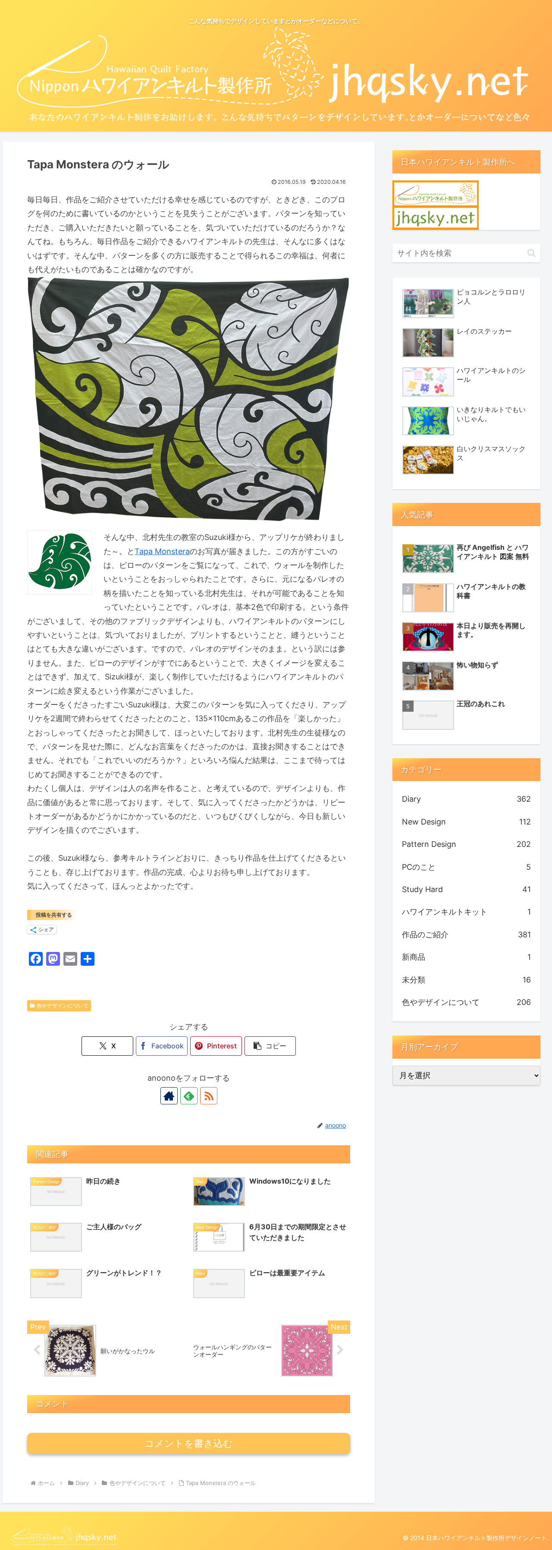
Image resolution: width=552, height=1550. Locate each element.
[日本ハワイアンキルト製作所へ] (435, 204)
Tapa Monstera (162, 551)
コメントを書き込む (188, 1443)
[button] (270, 1046)
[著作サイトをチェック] (169, 1095)
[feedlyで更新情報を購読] (189, 1095)
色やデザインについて (62, 1005)
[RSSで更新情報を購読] (208, 1095)
